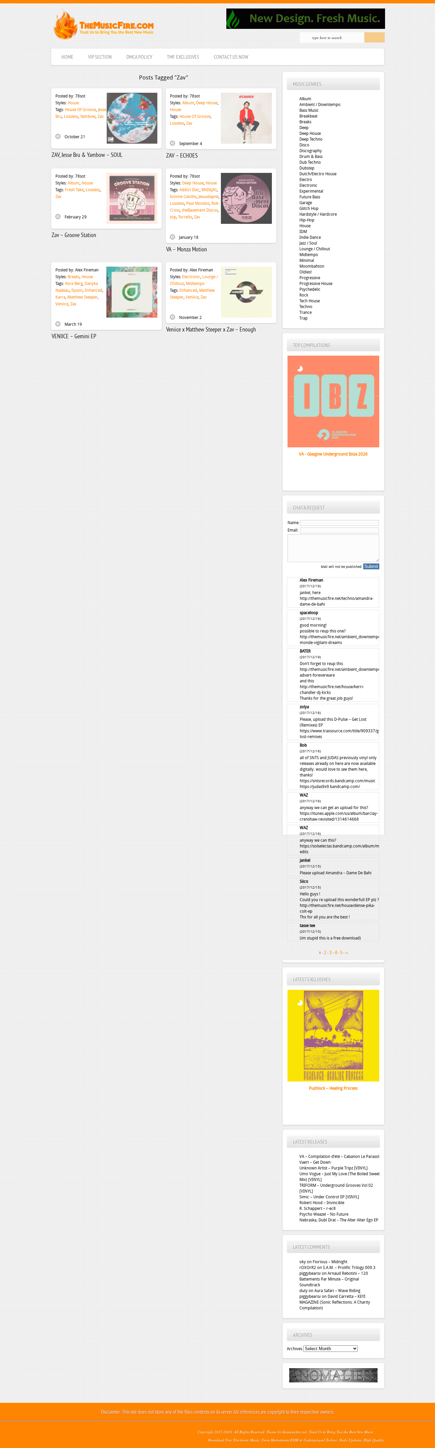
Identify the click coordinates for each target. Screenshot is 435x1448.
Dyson (77, 290)
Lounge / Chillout (314, 249)
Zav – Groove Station (74, 235)
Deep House (207, 103)
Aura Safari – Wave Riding (337, 1290)
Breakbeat (308, 116)
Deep (304, 127)
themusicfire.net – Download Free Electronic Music (103, 26)
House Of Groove (80, 109)
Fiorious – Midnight (330, 1261)
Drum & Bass (311, 156)
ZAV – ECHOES (182, 156)
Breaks (74, 276)
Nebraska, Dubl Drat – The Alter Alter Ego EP (338, 1220)
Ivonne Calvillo (183, 196)
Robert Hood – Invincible (321, 1202)
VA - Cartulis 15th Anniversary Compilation (325, 461)
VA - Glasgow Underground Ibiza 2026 (333, 454)
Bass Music (309, 110)
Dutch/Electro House (317, 174)
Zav (101, 116)
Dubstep (306, 168)
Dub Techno (310, 162)
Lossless (71, 116)
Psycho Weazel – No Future (323, 1214)
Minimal (306, 260)
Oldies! (305, 272)
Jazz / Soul (308, 243)
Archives (294, 1348)
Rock (303, 295)
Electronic (191, 276)
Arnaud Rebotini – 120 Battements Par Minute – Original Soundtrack (333, 1279)
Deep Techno (311, 139)
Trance (305, 312)
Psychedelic (309, 289)
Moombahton (311, 266)
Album (188, 103)
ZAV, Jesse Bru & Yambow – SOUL (87, 155)
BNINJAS (209, 189)
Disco (304, 145)
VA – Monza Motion (186, 250)
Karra (60, 297)
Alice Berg (74, 283)
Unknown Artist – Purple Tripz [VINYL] (333, 1168)
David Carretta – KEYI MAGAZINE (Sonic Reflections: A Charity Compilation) (334, 1302)
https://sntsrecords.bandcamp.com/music (338, 781)
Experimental (311, 191)
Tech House (309, 301)
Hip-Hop (306, 220)
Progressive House (315, 283)
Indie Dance (310, 237)
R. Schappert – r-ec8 (317, 1208)
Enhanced (93, 290)
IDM (303, 231)
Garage (305, 202)
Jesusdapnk (208, 196)
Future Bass (309, 197)
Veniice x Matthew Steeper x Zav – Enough (211, 330)
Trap (303, 318)
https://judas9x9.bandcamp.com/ (330, 786)
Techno (305, 306)
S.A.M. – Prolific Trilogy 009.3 (349, 1267)
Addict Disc (189, 189)
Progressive (309, 277)
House (73, 103)
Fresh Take (74, 189)
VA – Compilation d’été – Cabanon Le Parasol (339, 1156)
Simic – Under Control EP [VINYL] (329, 1197)
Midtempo (195, 283)
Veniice (61, 304)
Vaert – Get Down (315, 1162)
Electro (305, 179)
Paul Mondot (197, 203)
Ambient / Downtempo (320, 104)
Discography (310, 150)
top (173, 217)
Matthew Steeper (82, 297)
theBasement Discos (200, 210)
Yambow (87, 116)
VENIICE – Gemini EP (74, 337)
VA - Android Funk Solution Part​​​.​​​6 (333, 1088)
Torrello (185, 217)
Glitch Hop (308, 208)
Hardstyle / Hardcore (318, 214)
